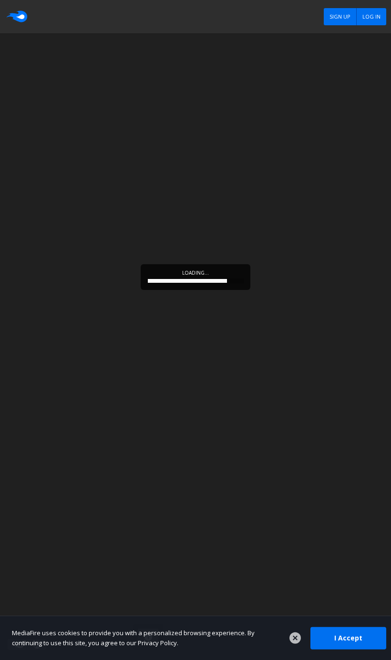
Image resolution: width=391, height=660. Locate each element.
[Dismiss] (295, 638)
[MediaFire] (16, 16)
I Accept (348, 637)
